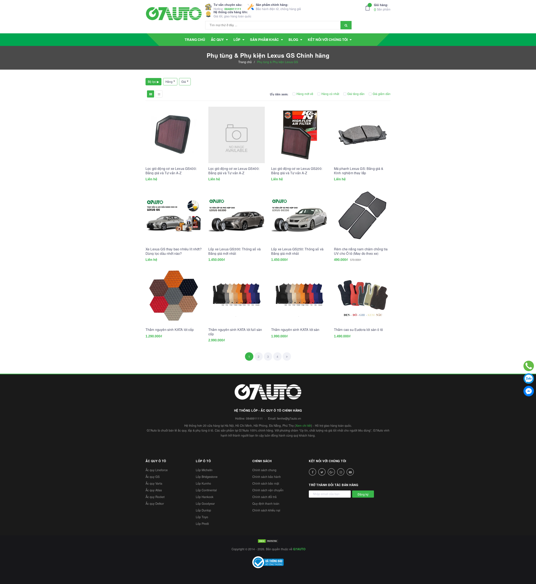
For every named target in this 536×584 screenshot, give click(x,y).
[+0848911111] (528, 366)
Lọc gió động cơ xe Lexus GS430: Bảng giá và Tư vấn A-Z (171, 170)
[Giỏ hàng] (369, 7)
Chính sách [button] (262, 461)
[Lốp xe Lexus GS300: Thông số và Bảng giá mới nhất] (236, 215)
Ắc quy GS (153, 477)
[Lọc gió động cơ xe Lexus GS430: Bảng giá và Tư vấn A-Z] (174, 135)
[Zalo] (528, 378)
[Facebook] (528, 391)
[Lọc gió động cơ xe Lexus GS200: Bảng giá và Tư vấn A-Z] (299, 135)
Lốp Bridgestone (207, 477)
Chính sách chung (264, 470)
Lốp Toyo (202, 517)
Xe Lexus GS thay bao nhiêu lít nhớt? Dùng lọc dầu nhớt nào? (174, 251)
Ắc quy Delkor (155, 503)
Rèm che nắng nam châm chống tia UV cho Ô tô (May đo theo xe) (361, 251)
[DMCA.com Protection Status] (268, 540)
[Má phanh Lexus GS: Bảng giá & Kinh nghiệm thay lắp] (362, 135)
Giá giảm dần (381, 94)
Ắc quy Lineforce (157, 470)
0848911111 (232, 9)
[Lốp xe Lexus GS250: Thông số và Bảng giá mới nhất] (299, 215)
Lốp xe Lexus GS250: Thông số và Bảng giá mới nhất (297, 251)
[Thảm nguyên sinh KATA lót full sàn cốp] (236, 296)
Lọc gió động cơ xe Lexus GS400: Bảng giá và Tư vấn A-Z (233, 170)
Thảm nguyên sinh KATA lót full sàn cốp (235, 331)
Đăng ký (363, 494)
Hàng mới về (304, 94)
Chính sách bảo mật (265, 483)
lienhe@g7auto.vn (289, 418)
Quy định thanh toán (265, 503)
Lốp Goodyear (205, 503)
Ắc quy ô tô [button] (156, 461)
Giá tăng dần (356, 94)
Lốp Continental (206, 490)
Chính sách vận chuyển (267, 490)
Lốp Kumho (203, 483)
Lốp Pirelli (202, 524)
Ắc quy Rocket (155, 497)
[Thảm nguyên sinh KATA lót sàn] (299, 296)
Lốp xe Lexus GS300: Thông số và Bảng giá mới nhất (234, 251)
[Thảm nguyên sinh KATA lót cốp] (174, 296)
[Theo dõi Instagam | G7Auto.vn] (340, 472)
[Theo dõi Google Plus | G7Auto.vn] (331, 472)
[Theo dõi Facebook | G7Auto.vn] (312, 472)
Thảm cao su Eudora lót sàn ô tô (358, 329)
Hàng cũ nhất (330, 94)
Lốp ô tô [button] (203, 461)
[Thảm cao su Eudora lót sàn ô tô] (362, 296)
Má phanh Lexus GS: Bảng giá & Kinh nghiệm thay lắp (359, 170)
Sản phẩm (382, 7)
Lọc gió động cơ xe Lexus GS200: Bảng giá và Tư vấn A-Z (296, 170)
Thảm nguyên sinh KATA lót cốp (170, 329)
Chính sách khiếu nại (266, 510)
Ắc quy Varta (154, 483)
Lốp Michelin (204, 470)
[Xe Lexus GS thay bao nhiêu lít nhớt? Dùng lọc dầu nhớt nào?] (174, 215)
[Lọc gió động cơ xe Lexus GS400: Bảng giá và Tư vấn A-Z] (236, 135)
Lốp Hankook (204, 497)
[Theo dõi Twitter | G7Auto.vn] (322, 472)
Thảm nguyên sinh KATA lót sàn (295, 329)
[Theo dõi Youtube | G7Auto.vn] (350, 472)
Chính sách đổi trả (264, 497)
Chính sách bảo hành (266, 477)
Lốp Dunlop (203, 510)
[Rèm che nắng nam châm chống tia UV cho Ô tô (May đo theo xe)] (362, 215)
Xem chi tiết (303, 425)
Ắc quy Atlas (154, 490)
